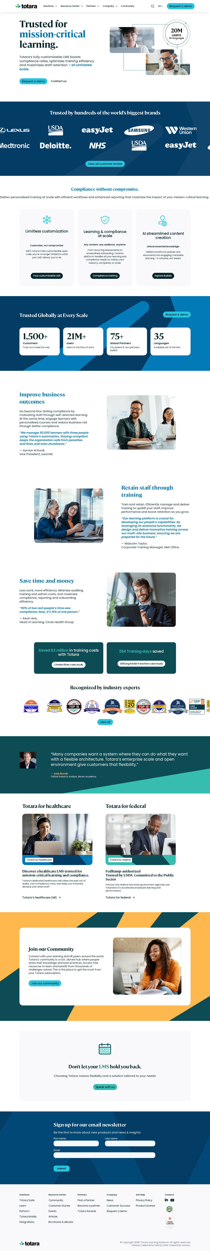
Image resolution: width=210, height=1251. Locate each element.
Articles (53, 1216)
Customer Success (118, 1205)
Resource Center (70, 6)
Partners (91, 6)
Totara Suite (27, 1200)
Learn (22, 1205)
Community (127, 6)
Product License (145, 1205)
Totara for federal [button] (118, 897)
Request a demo (117, 1211)
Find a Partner (86, 1200)
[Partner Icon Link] (170, 1209)
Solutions (48, 6)
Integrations (26, 1222)
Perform (24, 1211)
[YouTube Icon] (172, 1201)
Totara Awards (87, 1211)
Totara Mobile (27, 1216)
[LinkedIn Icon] (166, 1200)
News (110, 1200)
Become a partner (89, 1205)
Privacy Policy (144, 1200)
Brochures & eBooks (61, 1222)
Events (53, 1211)
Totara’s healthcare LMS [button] (39, 897)
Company (108, 6)
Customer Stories (59, 1205)
